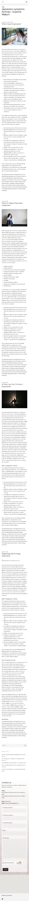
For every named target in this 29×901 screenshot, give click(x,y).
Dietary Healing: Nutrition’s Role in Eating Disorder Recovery (13, 765)
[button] (26, 2)
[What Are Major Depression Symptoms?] (14, 228)
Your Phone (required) (8, 815)
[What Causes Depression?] (14, 47)
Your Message (6, 838)
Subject (4, 830)
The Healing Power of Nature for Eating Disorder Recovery (13, 759)
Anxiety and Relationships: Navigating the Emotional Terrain (13, 755)
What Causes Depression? (11, 24)
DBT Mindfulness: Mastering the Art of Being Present (14, 762)
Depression (5, 22)
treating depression (20, 662)
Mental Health (10, 22)
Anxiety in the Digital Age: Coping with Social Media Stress (13, 770)
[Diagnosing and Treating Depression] (11, 560)
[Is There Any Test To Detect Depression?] (14, 410)
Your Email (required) (7, 822)
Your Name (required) (7, 807)
